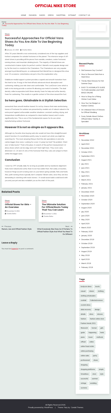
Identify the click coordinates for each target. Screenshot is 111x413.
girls (101, 328)
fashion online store (97, 319)
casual (83, 291)
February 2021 (87, 184)
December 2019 (87, 239)
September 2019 (88, 247)
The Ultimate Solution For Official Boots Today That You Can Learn (55, 207)
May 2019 (85, 255)
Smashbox (85, 374)
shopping (84, 365)
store (94, 374)
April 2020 (85, 223)
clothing (101, 291)
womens (84, 388)
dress (91, 314)
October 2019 (86, 243)
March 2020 (86, 227)
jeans (83, 337)
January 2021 (86, 188)
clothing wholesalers (88, 296)
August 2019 (86, 251)
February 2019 (87, 267)
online (91, 342)
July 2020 (85, 212)
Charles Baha (27, 50)
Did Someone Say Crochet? (92, 70)
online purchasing (87, 351)
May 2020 (85, 219)
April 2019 (85, 259)
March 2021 (86, 180)
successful (84, 379)
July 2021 (85, 164)
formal (94, 328)
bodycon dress (86, 286)
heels (102, 332)
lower (91, 337)
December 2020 (87, 192)
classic (91, 291)
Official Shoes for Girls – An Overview (18, 206)
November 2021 (87, 148)
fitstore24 (84, 328)
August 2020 (86, 208)
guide (83, 332)
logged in (14, 248)
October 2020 (86, 200)
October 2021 (86, 152)
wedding (93, 383)
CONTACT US (84, 15)
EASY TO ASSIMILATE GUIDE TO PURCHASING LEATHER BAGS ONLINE (93, 90)
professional (85, 360)
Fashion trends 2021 (88, 323)
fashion (83, 319)
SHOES (42, 15)
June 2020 (85, 216)
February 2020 (87, 231)
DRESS (51, 15)
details (83, 314)
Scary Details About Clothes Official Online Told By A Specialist (92, 119)
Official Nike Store (55, 6)
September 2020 (88, 204)
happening (92, 332)
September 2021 (88, 156)
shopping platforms (88, 369)
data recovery (86, 309)
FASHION (32, 15)
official (83, 342)
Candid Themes (77, 407)
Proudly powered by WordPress (40, 407)
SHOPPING (60, 15)
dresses (100, 314)
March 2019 (86, 263)
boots (97, 286)
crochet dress (85, 305)
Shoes (7, 34)
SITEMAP (72, 15)
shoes (96, 360)
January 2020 (86, 235)
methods (100, 337)
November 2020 (87, 196)
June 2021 (85, 168)
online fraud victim (87, 346)
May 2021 (85, 172)
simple (101, 369)
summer (95, 379)
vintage (83, 383)
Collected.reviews (96, 300)
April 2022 (85, 144)
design (97, 309)
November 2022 (87, 140)
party (95, 356)
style (101, 374)
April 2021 (85, 176)
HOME (23, 15)
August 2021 (86, 160)
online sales (85, 356)
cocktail (83, 300)
